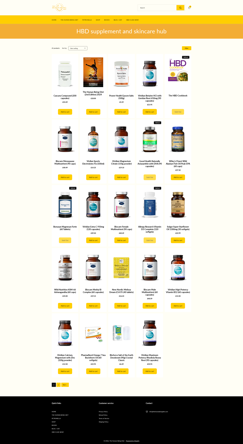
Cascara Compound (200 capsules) (65, 96)
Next (64, 385)
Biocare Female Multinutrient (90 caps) (121, 228)
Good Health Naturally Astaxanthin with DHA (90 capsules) (150, 164)
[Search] (180, 7)
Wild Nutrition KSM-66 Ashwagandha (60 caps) (65, 290)
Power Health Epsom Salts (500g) (121, 96)
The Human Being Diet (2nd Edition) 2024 (93, 93)
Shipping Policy (103, 422)
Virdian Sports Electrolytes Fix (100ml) (93, 162)
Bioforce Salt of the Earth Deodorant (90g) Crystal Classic (121, 357)
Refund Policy (103, 415)
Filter (186, 48)
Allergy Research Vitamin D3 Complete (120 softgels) (149, 229)
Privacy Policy (103, 411)
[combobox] (162, 7)
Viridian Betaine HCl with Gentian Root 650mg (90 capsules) (149, 98)
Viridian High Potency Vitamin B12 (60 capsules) (178, 290)
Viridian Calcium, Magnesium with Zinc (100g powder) (65, 357)
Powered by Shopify (132, 441)
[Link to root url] (62, 7)
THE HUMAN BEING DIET (60, 415)
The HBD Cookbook (178, 95)
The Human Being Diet (116, 441)
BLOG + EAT (56, 429)
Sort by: (64, 48)
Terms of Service (104, 418)
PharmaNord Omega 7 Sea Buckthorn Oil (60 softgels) (93, 357)
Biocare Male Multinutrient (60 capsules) (150, 292)
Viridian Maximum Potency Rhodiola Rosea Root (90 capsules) (150, 357)
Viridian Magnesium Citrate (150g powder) (121, 162)
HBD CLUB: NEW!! (58, 432)
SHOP (54, 422)
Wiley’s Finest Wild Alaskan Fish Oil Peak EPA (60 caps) (178, 164)
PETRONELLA (56, 418)
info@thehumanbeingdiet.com (158, 411)
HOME (54, 411)
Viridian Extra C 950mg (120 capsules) (93, 228)
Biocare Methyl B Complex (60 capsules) (93, 290)
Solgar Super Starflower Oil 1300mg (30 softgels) (177, 228)
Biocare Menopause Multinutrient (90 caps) (65, 162)
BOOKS (54, 425)
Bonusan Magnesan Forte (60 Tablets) (65, 228)
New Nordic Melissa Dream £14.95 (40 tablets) (121, 290)
